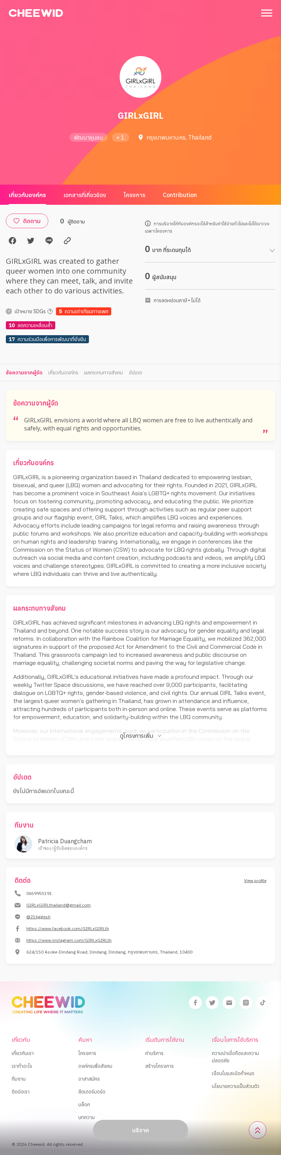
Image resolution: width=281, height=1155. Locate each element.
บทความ (86, 1117)
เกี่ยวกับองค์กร (27, 195)
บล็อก (84, 1104)
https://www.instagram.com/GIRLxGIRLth (69, 940)
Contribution (180, 195)
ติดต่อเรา (21, 1091)
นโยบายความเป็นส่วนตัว (235, 1086)
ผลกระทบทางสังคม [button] (103, 372)
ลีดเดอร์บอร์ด (91, 1091)
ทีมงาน (19, 1079)
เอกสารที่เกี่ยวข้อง (85, 195)
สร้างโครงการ (159, 1066)
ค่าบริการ (154, 1053)
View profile (255, 880)
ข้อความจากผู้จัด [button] (24, 372)
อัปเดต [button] (135, 372)
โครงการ (134, 195)
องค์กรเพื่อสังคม (95, 1066)
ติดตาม (32, 221)
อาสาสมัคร (89, 1079)
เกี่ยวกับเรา (23, 1053)
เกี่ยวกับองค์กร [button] (63, 372)
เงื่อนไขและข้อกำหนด (233, 1073)
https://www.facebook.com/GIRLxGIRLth (67, 928)
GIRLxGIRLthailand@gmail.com (58, 905)
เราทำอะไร (22, 1066)
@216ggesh (38, 916)
